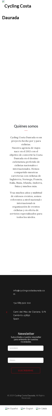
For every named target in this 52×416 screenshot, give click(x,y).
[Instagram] (26, 391)
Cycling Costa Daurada (25, 395)
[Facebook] (20, 391)
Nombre (12, 353)
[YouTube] (31, 391)
